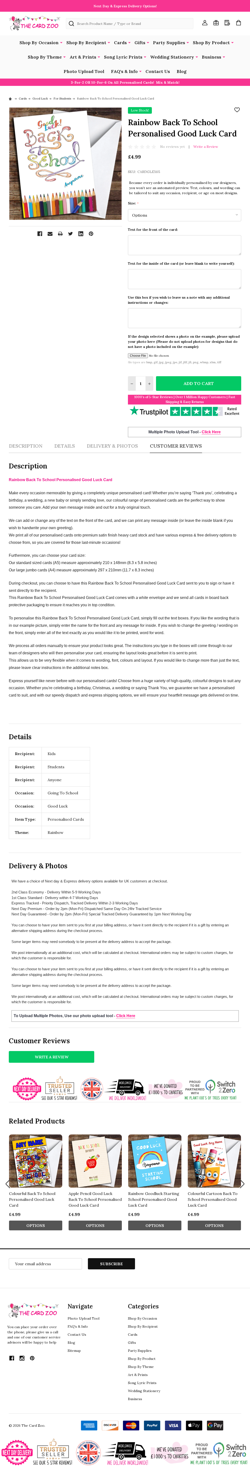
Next (242, 1183)
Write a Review (205, 146)
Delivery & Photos (112, 446)
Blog (182, 71)
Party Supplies (169, 42)
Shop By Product (211, 42)
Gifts (140, 42)
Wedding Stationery (172, 57)
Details (64, 446)
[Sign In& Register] (205, 22)
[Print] (60, 233)
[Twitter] (70, 233)
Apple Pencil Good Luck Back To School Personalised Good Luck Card (95, 1199)
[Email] (50, 233)
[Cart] (238, 22)
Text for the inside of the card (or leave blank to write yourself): (181, 263)
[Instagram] (22, 1358)
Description (25, 446)
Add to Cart (198, 383)
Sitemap (74, 1350)
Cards (120, 42)
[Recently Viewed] (227, 22)
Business (211, 57)
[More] (61, 42)
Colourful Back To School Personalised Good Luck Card (32, 1199)
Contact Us (158, 71)
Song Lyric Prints (123, 57)
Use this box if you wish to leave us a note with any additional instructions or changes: (179, 300)
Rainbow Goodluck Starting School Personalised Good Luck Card (153, 1199)
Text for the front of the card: (153, 229)
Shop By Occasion (39, 42)
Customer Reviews (176, 446)
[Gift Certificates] (216, 22)
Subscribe (111, 1263)
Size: (133, 203)
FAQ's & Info (124, 71)
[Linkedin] (80, 233)
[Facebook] (39, 233)
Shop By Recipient (86, 42)
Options (35, 1225)
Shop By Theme (45, 57)
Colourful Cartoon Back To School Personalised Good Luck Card (213, 1199)
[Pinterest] (91, 233)
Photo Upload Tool (84, 71)
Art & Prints (83, 57)
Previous (8, 1183)
